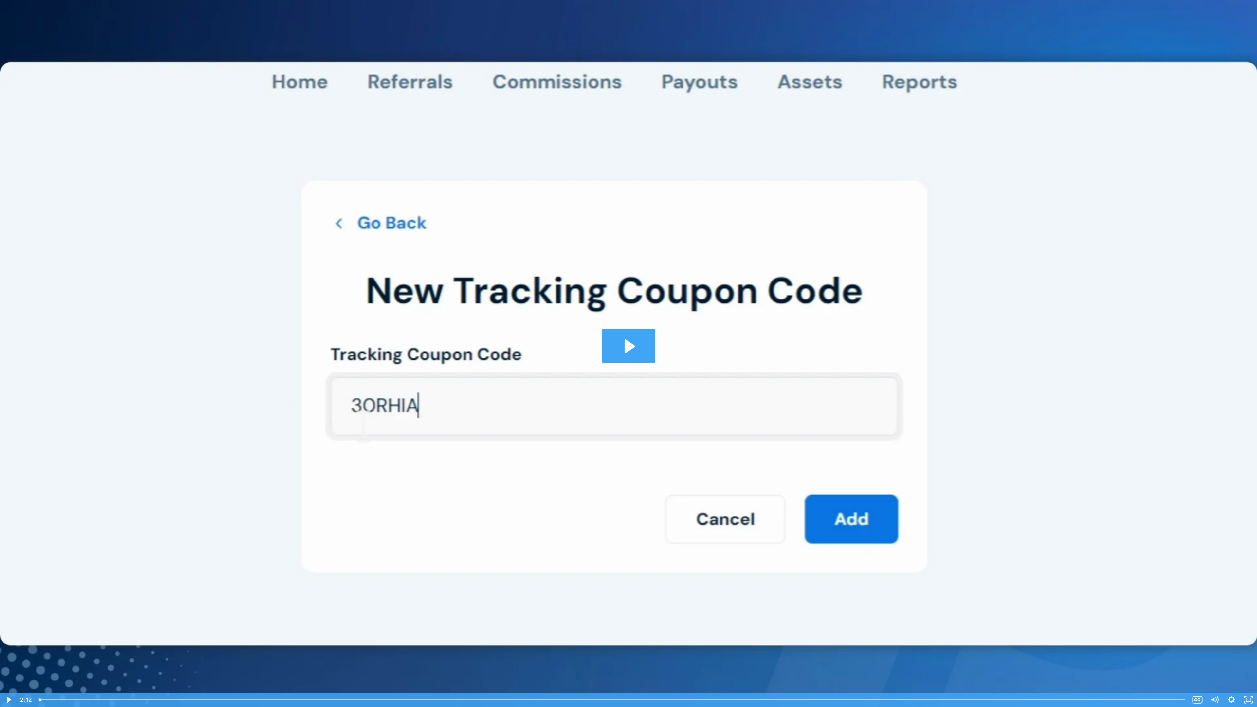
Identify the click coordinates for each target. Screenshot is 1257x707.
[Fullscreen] (1248, 700)
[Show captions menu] (1197, 700)
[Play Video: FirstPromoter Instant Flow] (628, 346)
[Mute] (1214, 700)
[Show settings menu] (1231, 700)
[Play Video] (8, 700)
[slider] (612, 700)
